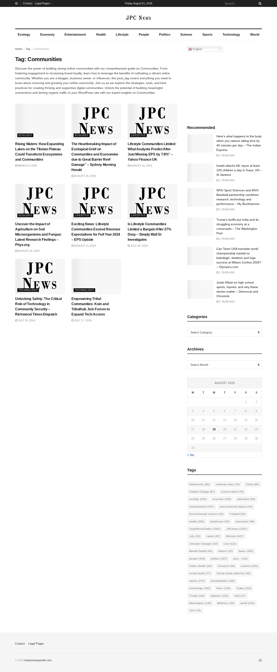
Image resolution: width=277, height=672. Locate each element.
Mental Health (201, 551)
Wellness (226, 603)
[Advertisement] (224, 87)
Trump (197, 595)
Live (230, 543)
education (246, 499)
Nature (225, 551)
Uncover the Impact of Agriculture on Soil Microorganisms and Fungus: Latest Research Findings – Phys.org (38, 234)
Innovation (244, 521)
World (254, 34)
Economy (47, 34)
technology (200, 588)
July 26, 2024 (26, 320)
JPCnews (237, 529)
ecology (198, 499)
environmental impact (236, 506)
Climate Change (202, 491)
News (246, 551)
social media (200, 573)
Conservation (232, 491)
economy (222, 499)
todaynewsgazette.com (38, 660)
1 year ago (227, 155)
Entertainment (75, 34)
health (197, 521)
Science (186, 34)
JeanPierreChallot (205, 529)
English (197, 49)
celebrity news (228, 484)
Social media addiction (234, 573)
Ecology (24, 34)
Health (101, 34)
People (144, 34)
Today (244, 588)
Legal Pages (42, 3)
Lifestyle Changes (203, 543)
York (195, 610)
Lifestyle (122, 34)
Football (238, 514)
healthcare (220, 521)
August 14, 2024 (85, 245)
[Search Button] (259, 3)
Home (18, 49)
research (226, 566)
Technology (231, 34)
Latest (213, 536)
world (247, 603)
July (195, 536)
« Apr (191, 454)
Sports (207, 34)
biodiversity (199, 484)
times (223, 588)
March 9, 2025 (27, 165)
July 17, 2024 (83, 320)
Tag (28, 49)
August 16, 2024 (141, 165)
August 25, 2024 (85, 176)
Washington (200, 603)
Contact (27, 3)
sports (197, 581)
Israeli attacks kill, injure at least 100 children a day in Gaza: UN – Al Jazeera (239, 170)
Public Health (200, 566)
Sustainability (223, 581)
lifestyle (234, 536)
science (249, 566)
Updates (220, 595)
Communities (41, 49)
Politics (164, 34)
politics (219, 558)
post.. (240, 558)
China (252, 484)
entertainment (201, 506)
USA (240, 595)
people (197, 558)
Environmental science (206, 514)
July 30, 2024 (139, 245)
